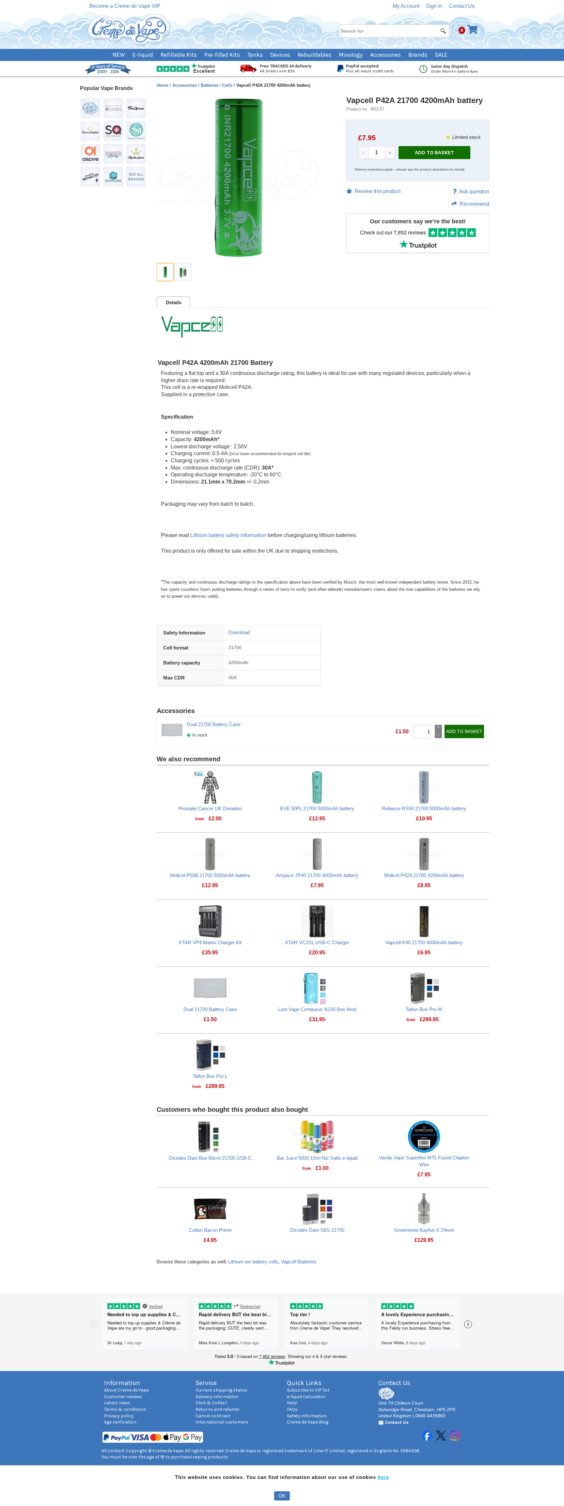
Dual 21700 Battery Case (214, 724)
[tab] (173, 302)
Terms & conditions (125, 1409)
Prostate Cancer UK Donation (210, 808)
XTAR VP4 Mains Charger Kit (210, 942)
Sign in (434, 6)
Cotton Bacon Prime (210, 1230)
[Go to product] (210, 787)
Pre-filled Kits (222, 54)
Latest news (117, 1403)
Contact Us (462, 6)
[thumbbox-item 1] (165, 272)
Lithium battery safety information (228, 535)
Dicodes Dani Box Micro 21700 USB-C (210, 1158)
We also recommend (188, 759)
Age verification (120, 1422)
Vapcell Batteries (299, 1261)
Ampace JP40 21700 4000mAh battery (317, 875)
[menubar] (282, 55)
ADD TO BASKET (434, 152)
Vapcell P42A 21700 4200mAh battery (414, 100)
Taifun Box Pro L (210, 1076)
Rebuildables (314, 54)
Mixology (351, 54)
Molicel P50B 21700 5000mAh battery (210, 875)
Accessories (385, 54)
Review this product (377, 191)
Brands (417, 54)
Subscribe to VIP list (308, 1390)
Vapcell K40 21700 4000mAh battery (424, 942)
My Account (406, 6)
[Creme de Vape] (129, 30)
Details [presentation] (173, 302)
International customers (222, 1422)
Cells (228, 85)
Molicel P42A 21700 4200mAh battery (424, 875)
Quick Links (304, 1383)
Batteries (210, 85)
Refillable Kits (179, 54)
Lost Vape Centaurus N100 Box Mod (317, 1009)
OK (282, 1496)
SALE (441, 54)
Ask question (474, 191)
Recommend (474, 204)
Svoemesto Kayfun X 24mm (424, 1230)
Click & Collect (211, 1403)
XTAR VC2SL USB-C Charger (317, 942)
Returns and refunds (218, 1409)
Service (206, 1383)
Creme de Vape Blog (307, 1422)
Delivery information (217, 1396)
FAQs (292, 1409)
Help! (292, 1403)
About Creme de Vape (126, 1390)
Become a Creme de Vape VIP (124, 6)
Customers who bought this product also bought (232, 1109)
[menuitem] (123, 55)
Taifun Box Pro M (424, 1009)
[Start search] (443, 30)
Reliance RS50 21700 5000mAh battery (424, 808)
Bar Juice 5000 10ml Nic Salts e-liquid (317, 1158)
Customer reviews (123, 1396)
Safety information (307, 1416)
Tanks (255, 54)
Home (163, 85)
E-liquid (143, 54)
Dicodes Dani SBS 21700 (317, 1230)
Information (122, 1383)
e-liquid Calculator (306, 1396)
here (383, 1477)
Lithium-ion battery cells (253, 1261)
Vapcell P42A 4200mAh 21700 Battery (215, 362)
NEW (119, 54)
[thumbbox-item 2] (182, 272)
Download (239, 632)
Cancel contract (213, 1416)
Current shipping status (221, 1390)
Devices (280, 54)
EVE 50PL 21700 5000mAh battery (317, 808)
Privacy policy (118, 1416)
